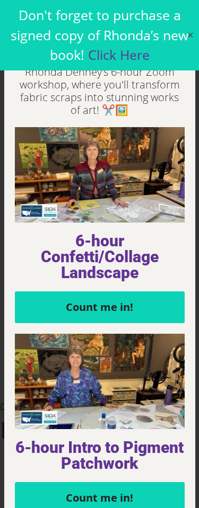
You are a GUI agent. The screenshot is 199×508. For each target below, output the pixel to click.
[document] (99, 254)
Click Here (119, 55)
